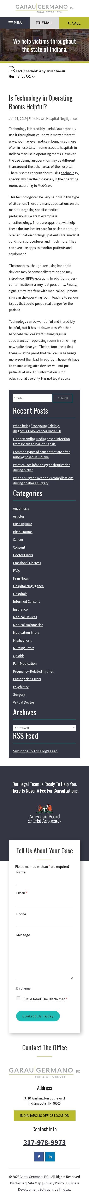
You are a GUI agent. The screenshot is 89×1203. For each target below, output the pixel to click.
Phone (21, 914)
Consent (19, 547)
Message (23, 935)
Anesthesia (21, 508)
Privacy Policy (53, 1183)
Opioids (18, 656)
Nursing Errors (23, 648)
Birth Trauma (22, 532)
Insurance (20, 609)
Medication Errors (26, 632)
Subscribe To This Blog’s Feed (35, 751)
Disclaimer (24, 988)
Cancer (18, 539)
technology (69, 173)
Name (20, 872)
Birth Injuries (22, 524)
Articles (18, 516)
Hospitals (20, 594)
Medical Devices (25, 617)
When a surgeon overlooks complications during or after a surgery (43, 481)
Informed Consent (26, 601)
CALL (76, 23)
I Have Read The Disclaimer (44, 999)
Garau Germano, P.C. (34, 1176)
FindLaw (65, 1189)
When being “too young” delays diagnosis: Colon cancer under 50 (37, 429)
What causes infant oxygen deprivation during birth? (41, 468)
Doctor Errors (23, 555)
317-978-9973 (44, 1142)
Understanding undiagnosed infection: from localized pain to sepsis (41, 442)
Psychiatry (21, 687)
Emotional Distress (27, 563)
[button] (14, 21)
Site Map (34, 1183)
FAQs (16, 570)
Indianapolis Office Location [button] (44, 1115)
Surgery (19, 694)
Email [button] (47, 22)
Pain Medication (25, 663)
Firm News (36, 118)
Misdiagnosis (22, 640)
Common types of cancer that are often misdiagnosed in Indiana (41, 455)
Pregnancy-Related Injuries (33, 671)
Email (21, 893)
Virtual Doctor (23, 702)
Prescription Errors (27, 679)
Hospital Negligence (61, 118)
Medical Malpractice (28, 625)
